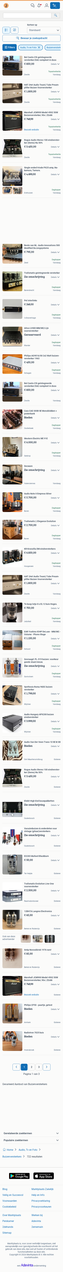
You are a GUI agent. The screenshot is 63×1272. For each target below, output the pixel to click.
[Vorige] (16, 1067)
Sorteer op (32, 25)
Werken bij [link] (37, 1215)
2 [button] (31, 1067)
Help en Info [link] (37, 1195)
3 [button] (39, 1067)
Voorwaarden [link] (9, 1200)
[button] (39, 5)
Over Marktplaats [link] (11, 1215)
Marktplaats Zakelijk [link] (42, 1189)
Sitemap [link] (6, 1232)
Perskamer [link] (8, 1221)
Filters (11, 47)
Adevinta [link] (36, 1221)
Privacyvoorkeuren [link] (41, 1206)
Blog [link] (4, 1189)
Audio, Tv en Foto (28, 47)
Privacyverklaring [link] (40, 1200)
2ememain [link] (37, 1226)
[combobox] (27, 15)
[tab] (6, 30)
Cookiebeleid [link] (9, 1206)
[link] (6, 5)
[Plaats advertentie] (55, 5)
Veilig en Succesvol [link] (12, 1195)
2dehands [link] (7, 1226)
